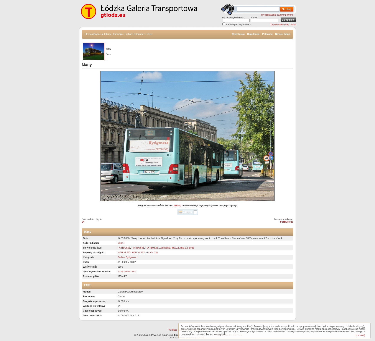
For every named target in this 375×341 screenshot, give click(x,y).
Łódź (191, 247)
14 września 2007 (127, 271)
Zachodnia (164, 247)
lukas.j (177, 205)
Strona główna (92, 34)
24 (83, 221)
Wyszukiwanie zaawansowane (277, 14)
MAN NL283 (124, 252)
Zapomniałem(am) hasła (283, 24)
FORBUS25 (151, 247)
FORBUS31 (138, 247)
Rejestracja (238, 34)
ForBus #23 (286, 221)
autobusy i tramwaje (112, 34)
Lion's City (152, 252)
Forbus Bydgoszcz (135, 34)
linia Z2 (184, 247)
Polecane (267, 34)
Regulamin (253, 34)
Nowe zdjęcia (282, 34)
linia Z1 (175, 247)
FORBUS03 (124, 247)
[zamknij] (360, 335)
